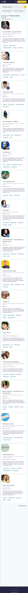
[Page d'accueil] (4, 2)
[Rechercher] (25, 7)
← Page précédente (6, 505)
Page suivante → (23, 505)
